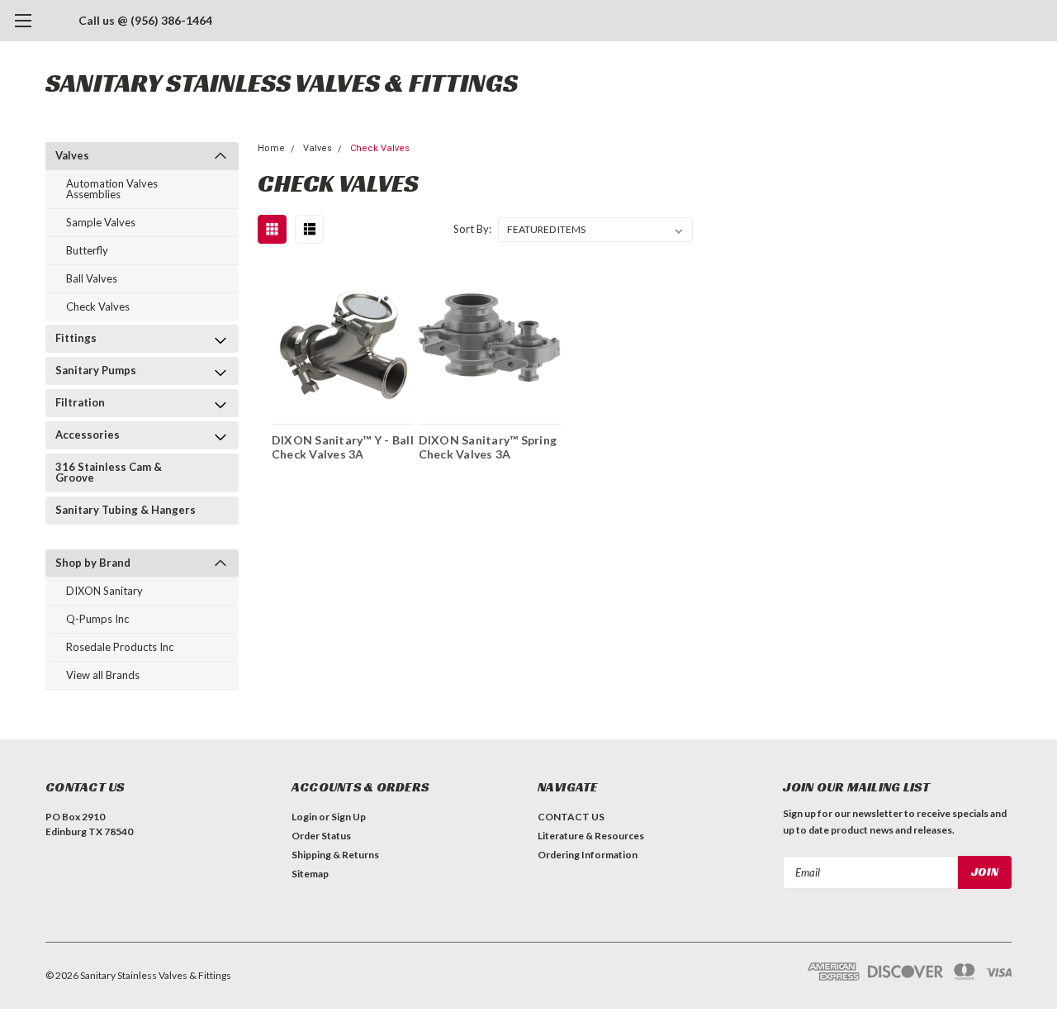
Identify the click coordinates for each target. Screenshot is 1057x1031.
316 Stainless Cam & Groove (108, 472)
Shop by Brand (92, 562)
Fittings (76, 337)
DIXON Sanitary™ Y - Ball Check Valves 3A (343, 447)
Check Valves (98, 306)
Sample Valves (100, 222)
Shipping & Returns (335, 854)
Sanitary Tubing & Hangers (125, 509)
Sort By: (472, 228)
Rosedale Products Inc (119, 646)
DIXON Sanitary (104, 590)
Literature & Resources (591, 835)
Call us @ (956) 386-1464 (145, 20)
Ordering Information (588, 854)
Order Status (321, 835)
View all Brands (103, 675)
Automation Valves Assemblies (112, 189)
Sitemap (310, 873)
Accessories (87, 434)
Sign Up (348, 816)
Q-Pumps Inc (97, 618)
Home (271, 148)
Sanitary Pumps (95, 370)
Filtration (80, 402)
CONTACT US (571, 816)
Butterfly (87, 250)
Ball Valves (91, 278)
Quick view (343, 338)
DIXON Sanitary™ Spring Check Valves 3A (488, 447)
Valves (72, 155)
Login (304, 816)
